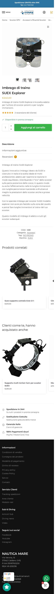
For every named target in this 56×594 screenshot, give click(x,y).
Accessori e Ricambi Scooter (34, 20)
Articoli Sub (7, 514)
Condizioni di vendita (12, 452)
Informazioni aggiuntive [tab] (14, 150)
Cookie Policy (8, 473)
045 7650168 (27, 5)
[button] (50, 12)
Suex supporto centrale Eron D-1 (19, 301)
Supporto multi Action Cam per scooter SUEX (23, 384)
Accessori (31, 232)
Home (4, 20)
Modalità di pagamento (13, 461)
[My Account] (44, 12)
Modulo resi (7, 502)
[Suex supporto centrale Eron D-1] (24, 275)
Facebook (6, 535)
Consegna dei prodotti (12, 456)
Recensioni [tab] (9, 156)
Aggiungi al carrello (33, 127)
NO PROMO (28, 235)
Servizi (5, 478)
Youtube (6, 538)
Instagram (7, 542)
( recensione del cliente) (25, 113)
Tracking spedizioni (11, 494)
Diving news (8, 518)
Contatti (6, 482)
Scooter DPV (15, 20)
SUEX (30, 238)
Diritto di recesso (10, 465)
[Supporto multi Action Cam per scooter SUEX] (24, 357)
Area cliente (7, 498)
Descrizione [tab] (8, 144)
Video (4, 523)
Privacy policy (8, 470)
